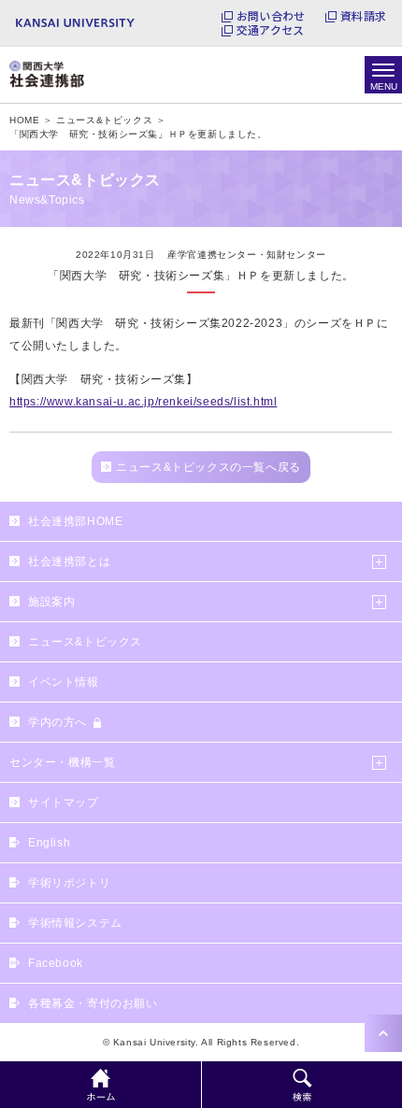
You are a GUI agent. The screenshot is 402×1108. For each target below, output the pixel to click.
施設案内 (51, 601)
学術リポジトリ (69, 882)
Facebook (55, 963)
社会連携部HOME (75, 521)
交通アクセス (270, 29)
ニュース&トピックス (85, 641)
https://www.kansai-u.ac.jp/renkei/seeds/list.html (143, 401)
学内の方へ (57, 722)
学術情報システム (75, 923)
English (49, 842)
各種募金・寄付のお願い (93, 1003)
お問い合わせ (271, 15)
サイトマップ (63, 802)
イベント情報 (63, 682)
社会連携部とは (69, 561)
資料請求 (363, 15)
